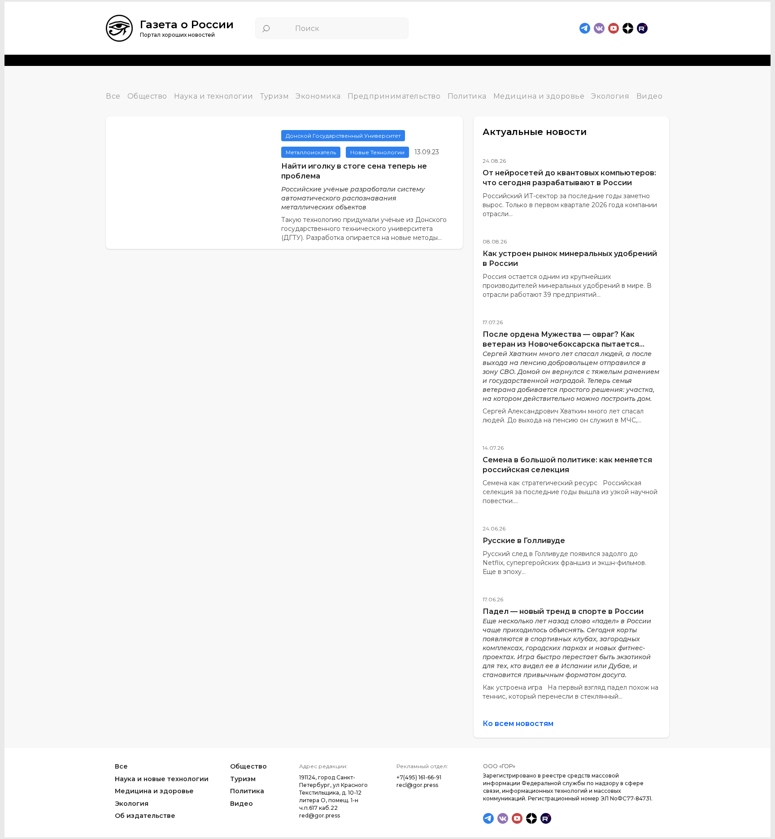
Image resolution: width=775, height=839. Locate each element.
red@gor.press (319, 815)
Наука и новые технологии (162, 778)
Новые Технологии (377, 152)
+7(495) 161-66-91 (418, 777)
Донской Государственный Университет (343, 135)
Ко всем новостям (518, 723)
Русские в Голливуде (524, 540)
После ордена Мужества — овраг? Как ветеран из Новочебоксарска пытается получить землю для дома (561, 344)
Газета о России (187, 24)
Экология (610, 96)
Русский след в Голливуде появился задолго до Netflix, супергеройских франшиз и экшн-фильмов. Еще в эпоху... (564, 563)
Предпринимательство (394, 96)
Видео (649, 96)
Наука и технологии (213, 96)
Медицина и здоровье (539, 96)
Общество (147, 96)
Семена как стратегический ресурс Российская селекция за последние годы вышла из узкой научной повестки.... (570, 492)
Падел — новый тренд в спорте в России (563, 611)
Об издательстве (145, 816)
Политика (467, 96)
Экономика (318, 96)
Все (113, 96)
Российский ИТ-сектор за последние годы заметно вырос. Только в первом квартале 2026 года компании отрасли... (570, 205)
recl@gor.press (417, 785)
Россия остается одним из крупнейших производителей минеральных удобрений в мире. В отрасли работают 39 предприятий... (567, 286)
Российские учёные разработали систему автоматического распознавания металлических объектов (353, 198)
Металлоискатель (311, 152)
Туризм (274, 96)
